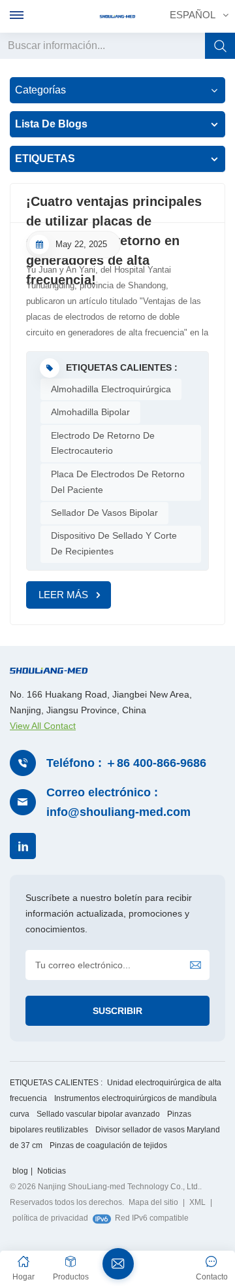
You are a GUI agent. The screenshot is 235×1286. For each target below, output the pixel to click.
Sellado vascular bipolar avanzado (98, 1114)
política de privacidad (50, 1218)
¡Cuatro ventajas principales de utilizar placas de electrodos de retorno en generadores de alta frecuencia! (114, 208)
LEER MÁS (63, 594)
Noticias (51, 1171)
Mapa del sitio (153, 1202)
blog (20, 1171)
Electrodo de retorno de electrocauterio (103, 443)
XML (197, 1202)
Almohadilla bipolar (90, 412)
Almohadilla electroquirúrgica (111, 389)
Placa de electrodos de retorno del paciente (118, 482)
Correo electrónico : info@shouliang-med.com (118, 802)
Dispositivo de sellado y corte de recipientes (114, 543)
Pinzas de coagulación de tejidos (108, 1145)
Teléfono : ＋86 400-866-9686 (126, 763)
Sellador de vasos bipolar (104, 512)
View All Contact (43, 725)
